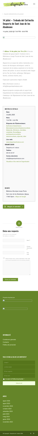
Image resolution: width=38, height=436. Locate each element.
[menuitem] (34, 4)
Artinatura (16, 130)
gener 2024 (6, 419)
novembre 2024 (8, 406)
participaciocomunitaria (13, 134)
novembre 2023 (8, 422)
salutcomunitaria (11, 136)
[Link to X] (30, 433)
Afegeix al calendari (13, 207)
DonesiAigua (17, 132)
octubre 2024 (7, 409)
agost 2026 (6, 401)
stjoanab (19, 136)
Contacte (6, 342)
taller (24, 136)
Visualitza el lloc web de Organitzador (17, 161)
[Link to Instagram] (33, 433)
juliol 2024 (6, 414)
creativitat (9, 132)
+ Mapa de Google (20, 196)
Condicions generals (9, 339)
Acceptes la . (14, 379)
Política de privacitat (9, 345)
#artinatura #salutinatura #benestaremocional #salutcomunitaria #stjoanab (18, 128)
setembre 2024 (7, 411)
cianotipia (23, 130)
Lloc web (28, 253)
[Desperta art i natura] (16, 4)
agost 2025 (6, 403)
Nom (28, 240)
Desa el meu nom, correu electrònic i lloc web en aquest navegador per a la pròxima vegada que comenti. (18, 260)
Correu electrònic (29, 248)
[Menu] (34, 4)
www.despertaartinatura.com (15, 142)
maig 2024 (6, 416)
